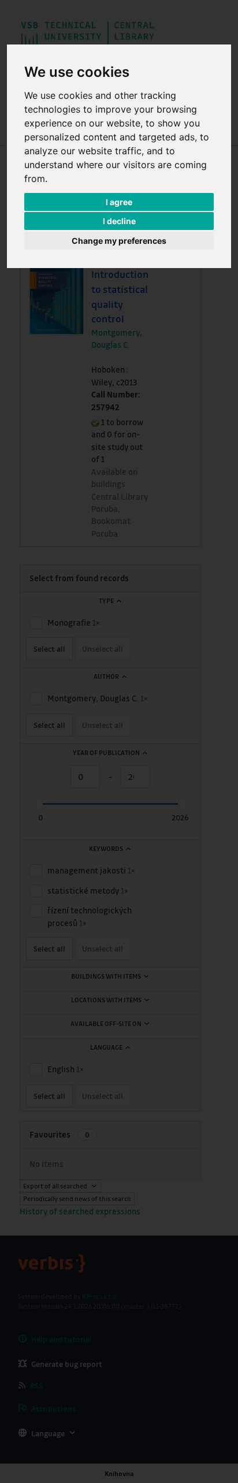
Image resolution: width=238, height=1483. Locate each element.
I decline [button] (119, 221)
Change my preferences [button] (119, 241)
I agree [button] (119, 202)
